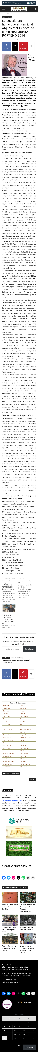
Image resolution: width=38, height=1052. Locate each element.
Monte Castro (7, 730)
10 (4, 1030)
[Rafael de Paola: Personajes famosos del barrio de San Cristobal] (28, 938)
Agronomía (6, 706)
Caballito (6, 714)
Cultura (9, 14)
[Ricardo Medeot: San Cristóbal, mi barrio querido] (10, 938)
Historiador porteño (16, 657)
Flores (22, 719)
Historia (10, 17)
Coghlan (22, 714)
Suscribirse (29, 649)
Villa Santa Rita (25, 764)
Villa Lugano (24, 756)
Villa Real (23, 761)
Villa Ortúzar (24, 759)
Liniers (22, 724)
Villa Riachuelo (8, 764)
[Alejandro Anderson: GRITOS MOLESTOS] (28, 920)
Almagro (22, 706)
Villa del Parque (8, 753)
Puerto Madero (8, 740)
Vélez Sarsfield (24, 748)
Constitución (24, 716)
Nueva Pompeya (25, 730)
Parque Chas (7, 737)
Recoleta (22, 740)
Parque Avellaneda (9, 735)
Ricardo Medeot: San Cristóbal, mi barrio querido (9, 948)
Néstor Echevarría (7, 662)
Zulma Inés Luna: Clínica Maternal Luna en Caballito (10, 907)
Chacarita (6, 719)
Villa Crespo (24, 751)
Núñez (5, 732)
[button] (3, 9)
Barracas (23, 708)
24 (4, 1038)
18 (9, 1034)
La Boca (22, 722)
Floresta (5, 722)
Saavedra (23, 743)
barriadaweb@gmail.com (12, 800)
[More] (31, 46)
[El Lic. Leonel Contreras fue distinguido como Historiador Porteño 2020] (9, 608)
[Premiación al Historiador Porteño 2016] (26, 588)
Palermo (22, 732)
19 (15, 1034)
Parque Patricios (25, 737)
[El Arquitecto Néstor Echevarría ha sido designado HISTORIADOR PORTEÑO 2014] (10, 590)
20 (19, 1034)
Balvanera (6, 708)
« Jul (18, 1045)
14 (24, 1030)
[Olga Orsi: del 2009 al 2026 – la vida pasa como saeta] (10, 920)
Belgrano (6, 711)
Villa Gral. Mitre (8, 756)
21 (24, 1034)
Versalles (6, 751)
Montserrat (23, 727)
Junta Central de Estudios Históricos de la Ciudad (16, 660)
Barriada (6, 39)
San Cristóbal (7, 745)
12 (15, 1030)
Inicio (3, 14)
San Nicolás (24, 745)
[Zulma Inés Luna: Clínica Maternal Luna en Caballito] (10, 897)
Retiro (5, 743)
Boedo (22, 711)
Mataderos (6, 727)
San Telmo (6, 748)
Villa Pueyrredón (8, 761)
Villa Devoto (24, 753)
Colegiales (6, 716)
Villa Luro (6, 759)
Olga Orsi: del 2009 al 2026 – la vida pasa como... (9, 930)
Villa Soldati (7, 767)
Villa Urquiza (24, 767)
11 (9, 1030)
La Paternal (7, 724)
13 (19, 1030)
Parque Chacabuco (26, 735)
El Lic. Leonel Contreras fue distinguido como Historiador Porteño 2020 (8, 619)
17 (4, 1034)
